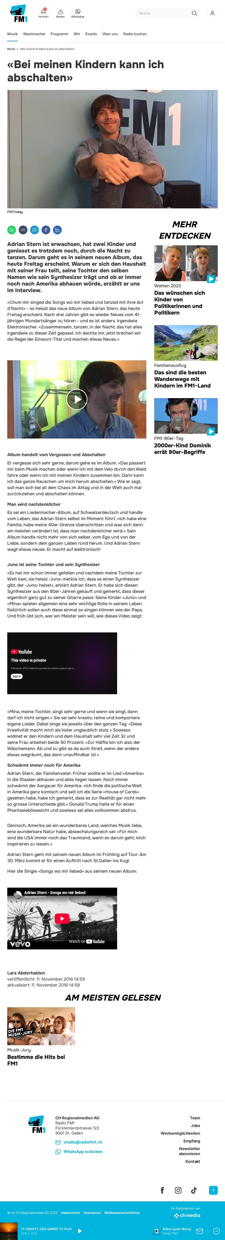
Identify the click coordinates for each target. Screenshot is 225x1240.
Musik (12, 34)
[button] (78, 13)
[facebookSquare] (162, 1190)
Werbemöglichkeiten (180, 1133)
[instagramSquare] (178, 1190)
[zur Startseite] (18, 13)
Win (77, 34)
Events (91, 34)
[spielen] (79, 1231)
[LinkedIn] (57, 230)
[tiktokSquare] (194, 1190)
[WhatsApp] (11, 230)
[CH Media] (185, 1215)
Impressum (92, 1213)
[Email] (34, 230)
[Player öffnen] (216, 1231)
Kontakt (192, 1161)
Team (195, 1118)
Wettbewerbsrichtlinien (122, 1213)
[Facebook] (46, 230)
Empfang (191, 1141)
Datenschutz (70, 1213)
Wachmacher (34, 34)
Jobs (195, 1125)
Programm (59, 34)
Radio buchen (135, 34)
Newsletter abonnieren (189, 1151)
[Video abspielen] (76, 399)
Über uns (110, 34)
